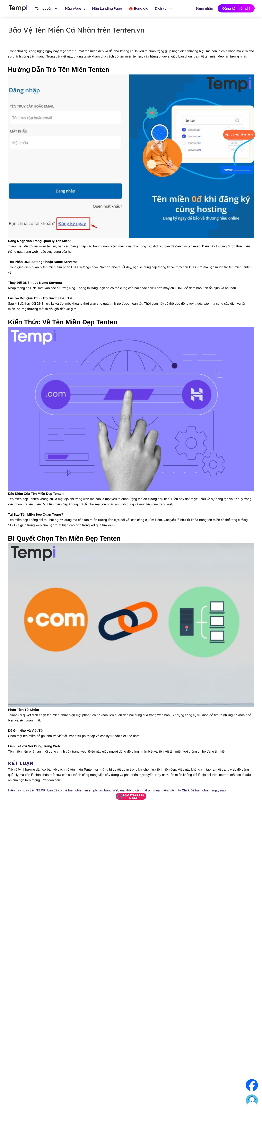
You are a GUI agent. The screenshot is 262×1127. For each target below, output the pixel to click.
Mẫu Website (75, 8)
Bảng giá (141, 8)
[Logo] (17, 8)
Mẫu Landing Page (107, 8)
